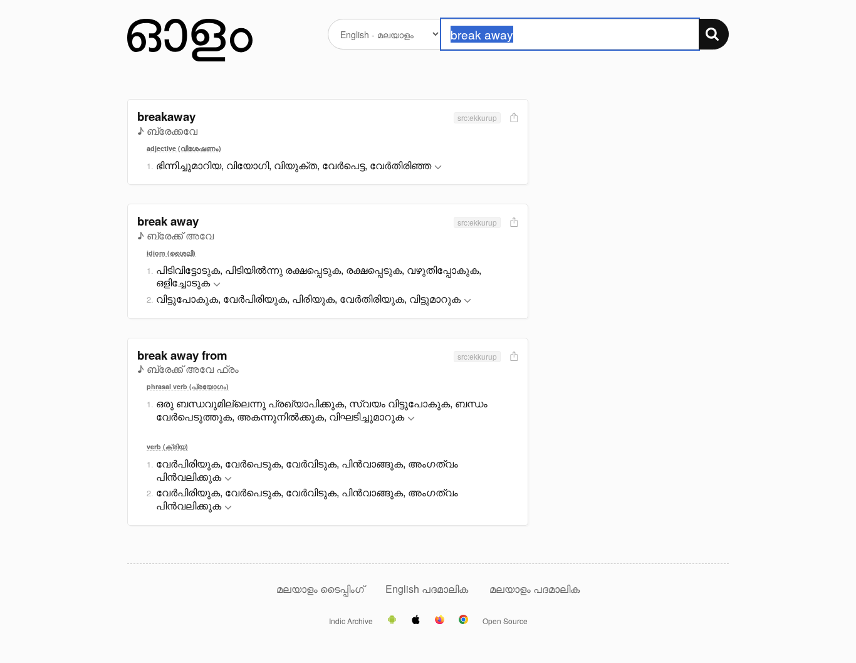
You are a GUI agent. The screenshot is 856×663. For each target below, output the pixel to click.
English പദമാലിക (428, 589)
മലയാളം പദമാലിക (534, 589)
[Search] (714, 34)
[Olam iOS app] (415, 620)
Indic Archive (351, 621)
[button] (438, 167)
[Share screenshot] (512, 118)
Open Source (505, 621)
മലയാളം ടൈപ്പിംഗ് (320, 589)
